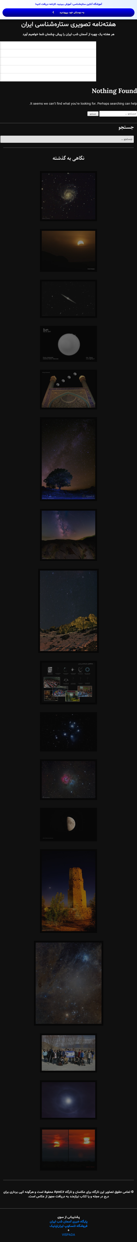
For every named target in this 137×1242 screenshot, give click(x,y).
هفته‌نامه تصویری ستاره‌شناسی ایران (68, 24)
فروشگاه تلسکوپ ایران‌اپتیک (68, 1226)
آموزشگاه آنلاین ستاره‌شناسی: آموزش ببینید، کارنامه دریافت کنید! (68, 8)
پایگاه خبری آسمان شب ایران (68, 1221)
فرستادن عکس (83, 61)
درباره (89, 53)
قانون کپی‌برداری (82, 77)
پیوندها (88, 69)
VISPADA (68, 1235)
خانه (90, 45)
